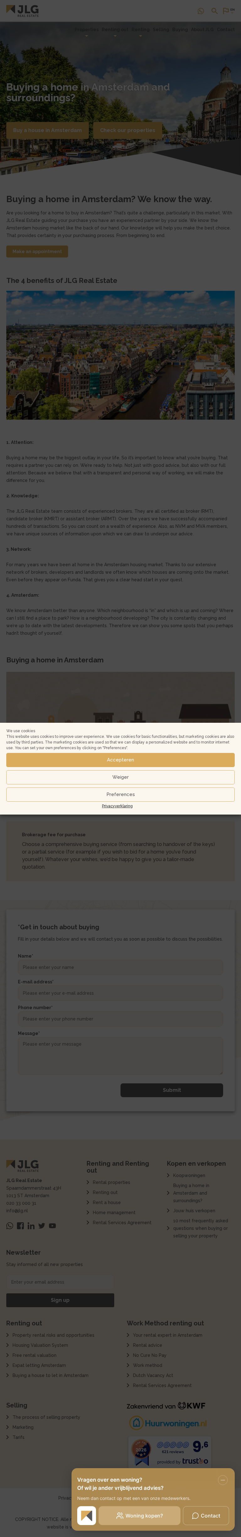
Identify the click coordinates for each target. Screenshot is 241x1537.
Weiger (120, 777)
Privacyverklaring (117, 806)
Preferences (120, 794)
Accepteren (120, 760)
